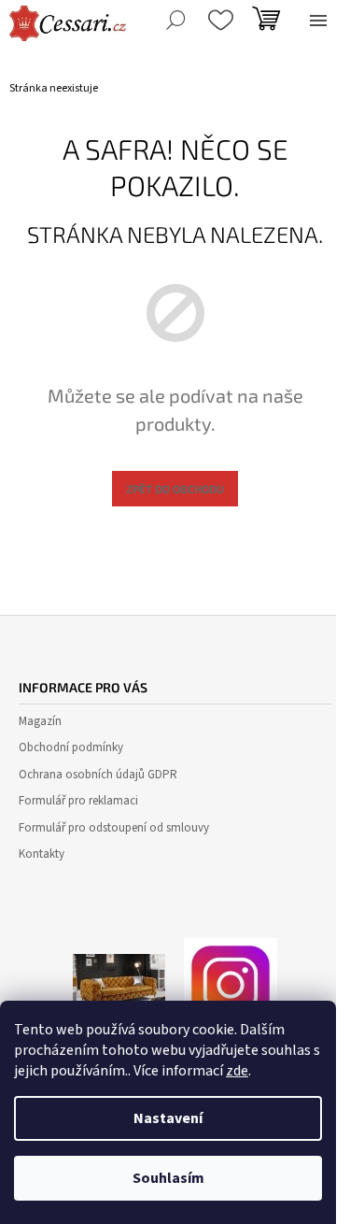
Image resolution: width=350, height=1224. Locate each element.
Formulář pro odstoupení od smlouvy (114, 827)
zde (237, 1070)
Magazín (40, 721)
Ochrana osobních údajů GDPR (98, 774)
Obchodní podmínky (71, 747)
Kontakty (41, 854)
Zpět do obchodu (175, 488)
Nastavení (168, 1118)
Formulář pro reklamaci (78, 800)
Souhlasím (168, 1178)
